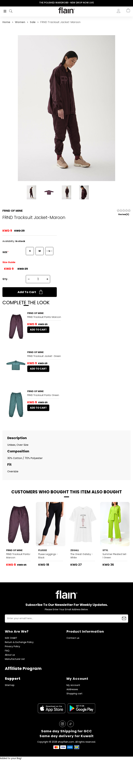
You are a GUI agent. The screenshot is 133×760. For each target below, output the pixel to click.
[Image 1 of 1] (16, 326)
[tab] (48, 544)
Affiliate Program (23, 668)
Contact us (72, 638)
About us (10, 654)
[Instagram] (62, 724)
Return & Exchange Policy (19, 642)
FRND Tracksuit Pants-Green (43, 395)
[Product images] (16, 326)
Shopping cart (74, 693)
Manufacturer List (15, 659)
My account (73, 685)
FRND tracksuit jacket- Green (44, 356)
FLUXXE (42, 550)
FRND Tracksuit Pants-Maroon (44, 317)
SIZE (5, 252)
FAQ (7, 650)
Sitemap (9, 685)
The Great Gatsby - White (81, 556)
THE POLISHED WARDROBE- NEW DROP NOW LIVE (66, 2)
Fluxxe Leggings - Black (48, 556)
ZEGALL (74, 550)
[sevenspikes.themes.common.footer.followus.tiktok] (70, 724)
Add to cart (27, 292)
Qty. (5, 279)
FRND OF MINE (12, 211)
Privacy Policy (12, 646)
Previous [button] (2, 2)
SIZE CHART (11, 638)
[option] (66, 2)
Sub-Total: (117, 28)
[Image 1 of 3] (50, 524)
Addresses (72, 689)
